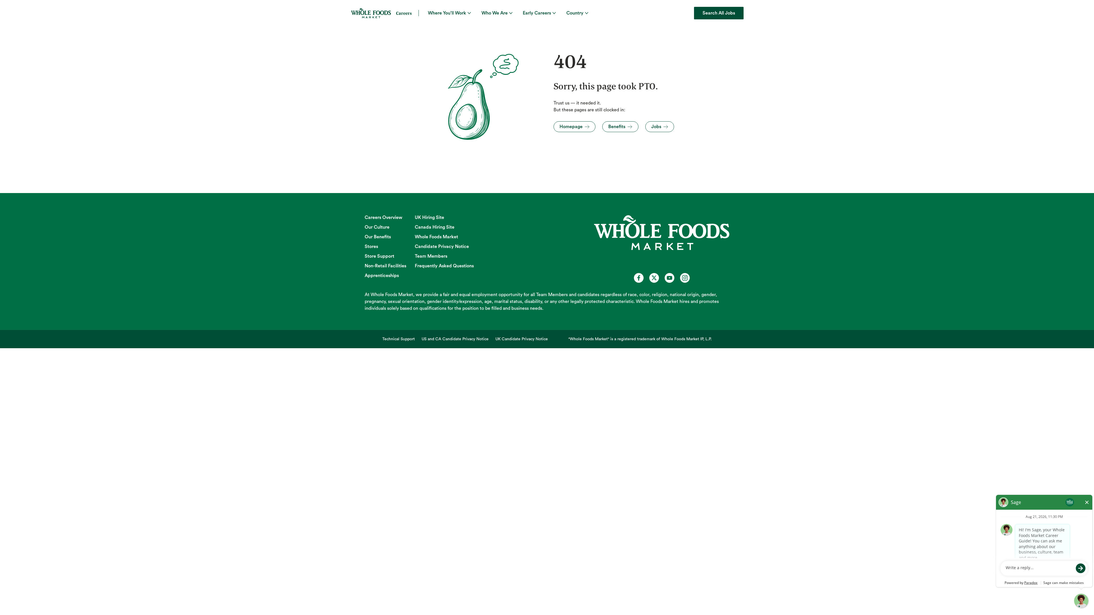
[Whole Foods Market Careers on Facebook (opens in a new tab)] (639, 278)
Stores (371, 246)
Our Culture (377, 227)
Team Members (431, 256)
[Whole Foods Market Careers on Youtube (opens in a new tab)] (669, 278)
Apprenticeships (382, 275)
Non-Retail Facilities (385, 266)
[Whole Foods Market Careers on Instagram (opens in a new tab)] (685, 278)
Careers (404, 13)
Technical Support (398, 339)
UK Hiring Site (429, 217)
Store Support (379, 256)
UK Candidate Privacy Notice (521, 339)
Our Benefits (378, 237)
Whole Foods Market (436, 237)
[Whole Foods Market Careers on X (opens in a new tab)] (654, 278)
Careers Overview (383, 217)
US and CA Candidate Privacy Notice (455, 339)
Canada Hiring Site (434, 227)
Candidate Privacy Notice (442, 246)
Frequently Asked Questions (444, 266)
